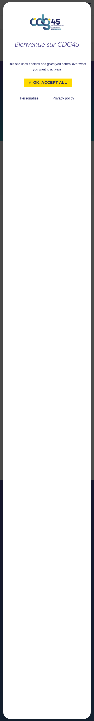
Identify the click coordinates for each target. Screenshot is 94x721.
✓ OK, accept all (48, 82)
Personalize (29, 98)
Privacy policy (63, 98)
